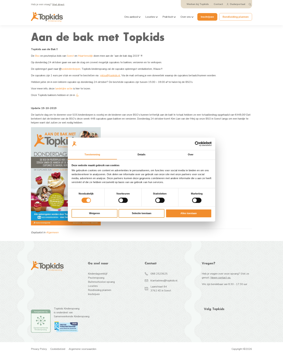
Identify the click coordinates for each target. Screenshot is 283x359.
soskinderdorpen (70, 69)
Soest (70, 56)
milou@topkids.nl (110, 75)
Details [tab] (142, 154)
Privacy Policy (39, 349)
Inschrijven (207, 17)
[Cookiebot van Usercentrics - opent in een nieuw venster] (197, 143)
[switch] (123, 200)
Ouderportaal (237, 4)
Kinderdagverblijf (97, 274)
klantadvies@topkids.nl (164, 280)
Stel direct (58, 4)
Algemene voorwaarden (82, 349)
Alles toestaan (188, 213)
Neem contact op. (220, 277)
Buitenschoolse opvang (101, 282)
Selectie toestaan (141, 213)
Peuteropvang (96, 278)
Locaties (150, 17)
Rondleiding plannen (236, 17)
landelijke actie (64, 88)
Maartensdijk (85, 56)
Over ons (185, 17)
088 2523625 (159, 274)
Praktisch (167, 17)
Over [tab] (190, 154)
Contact (218, 4)
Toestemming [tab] (92, 154)
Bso (37, 56)
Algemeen (52, 232)
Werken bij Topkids (198, 4)
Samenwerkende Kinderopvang (71, 316)
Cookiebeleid (57, 349)
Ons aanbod (131, 17)
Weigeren (94, 213)
